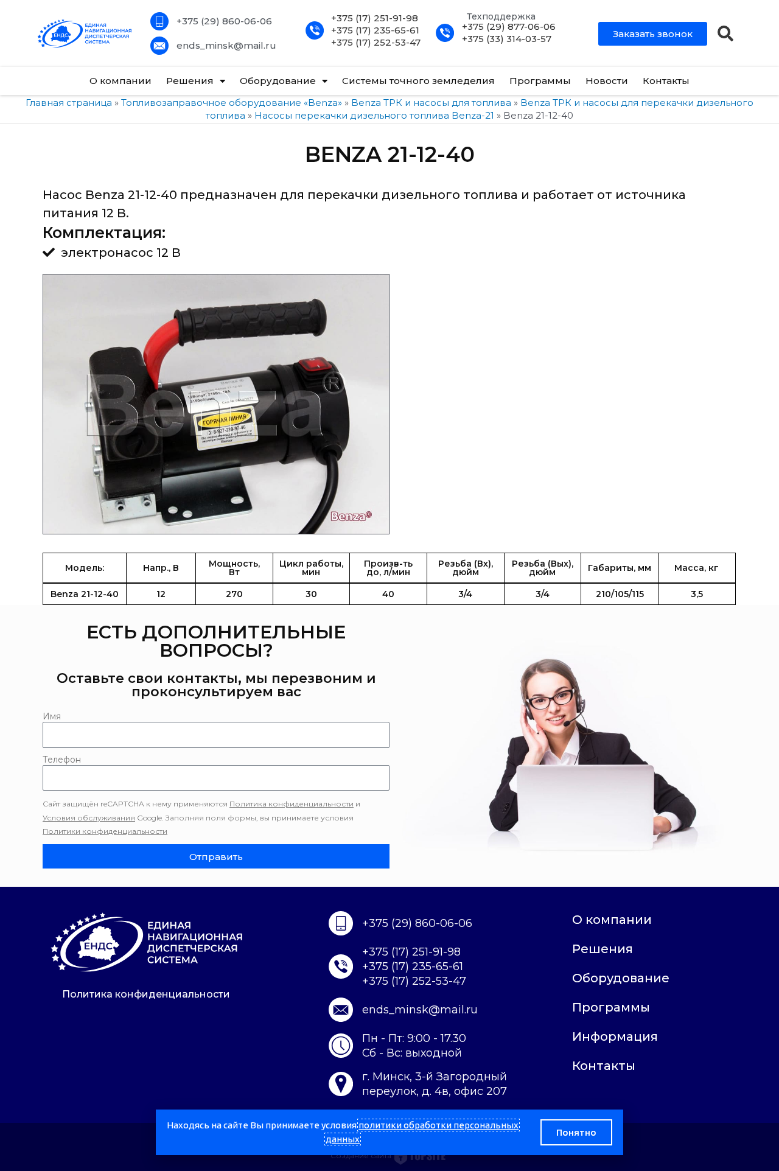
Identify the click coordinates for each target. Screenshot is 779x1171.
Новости (606, 80)
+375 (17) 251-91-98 (374, 18)
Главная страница (69, 102)
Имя (52, 716)
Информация (615, 1036)
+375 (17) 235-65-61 (375, 30)
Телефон (62, 759)
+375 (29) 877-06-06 (509, 26)
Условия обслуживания (89, 817)
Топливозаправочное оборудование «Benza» (231, 102)
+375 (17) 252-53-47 (376, 42)
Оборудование (278, 80)
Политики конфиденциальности (105, 831)
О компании (120, 80)
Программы (540, 80)
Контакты (666, 80)
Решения (190, 80)
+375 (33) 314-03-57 (506, 38)
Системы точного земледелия (418, 80)
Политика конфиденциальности (291, 803)
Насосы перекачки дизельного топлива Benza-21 (374, 115)
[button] (725, 33)
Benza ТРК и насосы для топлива (431, 102)
